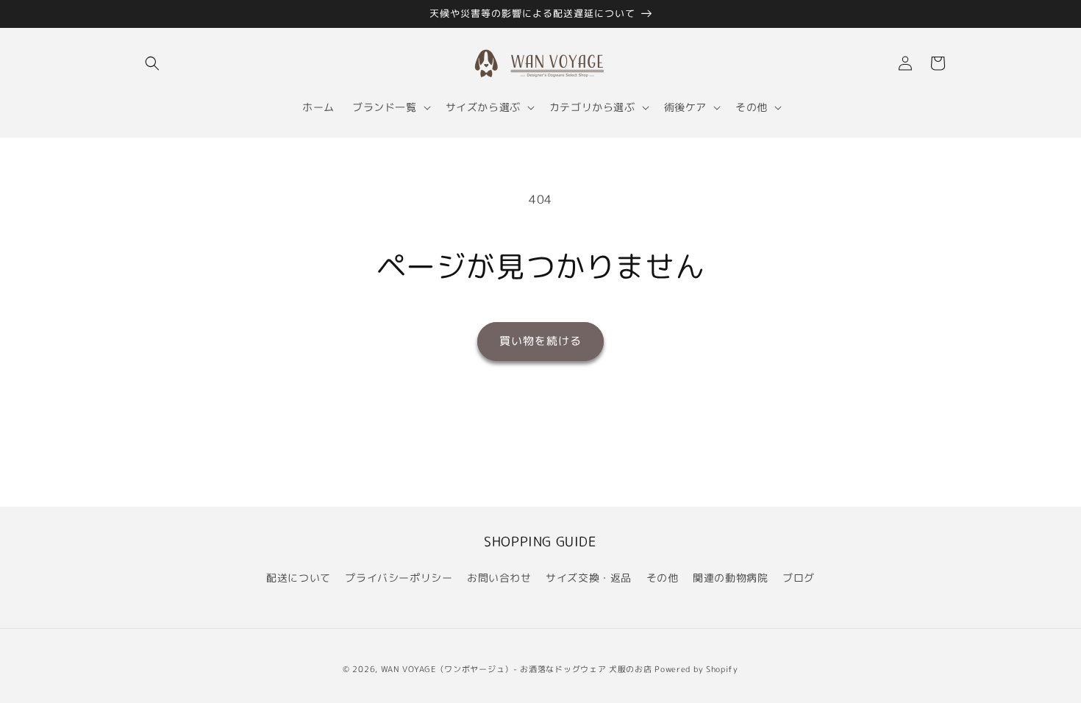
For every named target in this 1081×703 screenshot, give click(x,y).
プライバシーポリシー (398, 578)
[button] (152, 63)
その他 (662, 578)
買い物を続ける (540, 341)
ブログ (798, 578)
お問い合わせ (499, 578)
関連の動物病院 (730, 578)
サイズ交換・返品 (589, 578)
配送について (298, 578)
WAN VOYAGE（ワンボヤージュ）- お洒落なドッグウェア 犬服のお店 (516, 669)
